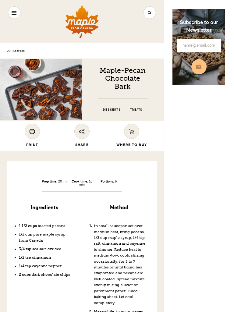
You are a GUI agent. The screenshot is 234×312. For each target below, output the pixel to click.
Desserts (112, 109)
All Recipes (16, 50)
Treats (136, 109)
